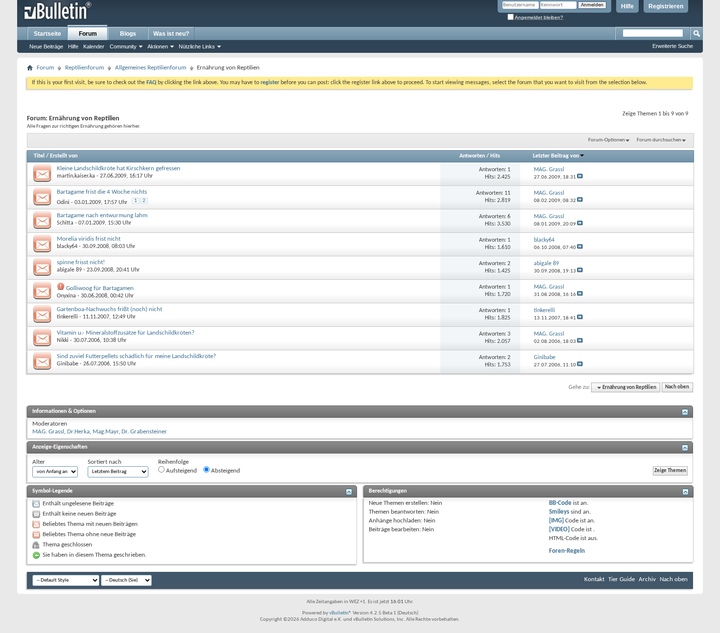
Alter (38, 462)
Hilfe (627, 6)
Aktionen (157, 46)
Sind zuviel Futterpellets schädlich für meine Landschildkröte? (136, 356)
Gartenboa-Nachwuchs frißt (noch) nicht (109, 309)
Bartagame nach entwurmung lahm (102, 215)
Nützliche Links (197, 46)
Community (123, 46)
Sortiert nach (104, 462)
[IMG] (556, 521)
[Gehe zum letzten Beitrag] (580, 177)
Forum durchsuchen (659, 140)
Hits (495, 156)
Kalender (93, 46)
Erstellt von (63, 156)
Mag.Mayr (106, 432)
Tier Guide (621, 579)
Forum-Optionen (606, 140)
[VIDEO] (559, 529)
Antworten (472, 156)
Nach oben (677, 387)
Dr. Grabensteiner (144, 432)
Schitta (65, 223)
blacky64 (67, 246)
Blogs (128, 33)
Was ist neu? (171, 33)
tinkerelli (67, 317)
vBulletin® (340, 613)
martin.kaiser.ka (76, 176)
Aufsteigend (181, 471)
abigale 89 (69, 270)
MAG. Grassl (48, 432)
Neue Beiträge (46, 46)
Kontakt (594, 579)
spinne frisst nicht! (81, 262)
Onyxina (66, 296)
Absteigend (225, 471)
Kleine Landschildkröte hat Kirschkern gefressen (118, 168)
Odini (63, 202)
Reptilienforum (84, 68)
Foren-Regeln (567, 551)
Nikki (63, 340)
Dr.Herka (78, 432)
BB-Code (560, 503)
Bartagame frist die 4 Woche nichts (102, 192)
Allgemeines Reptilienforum (150, 68)
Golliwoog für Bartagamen (100, 288)
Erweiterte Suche (672, 46)
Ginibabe (67, 364)
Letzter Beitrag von (556, 156)
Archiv (647, 579)
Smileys (559, 512)
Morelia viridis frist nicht (88, 239)
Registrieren (665, 6)
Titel (39, 156)
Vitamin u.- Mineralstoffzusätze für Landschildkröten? (125, 333)
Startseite (47, 33)
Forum (88, 33)
